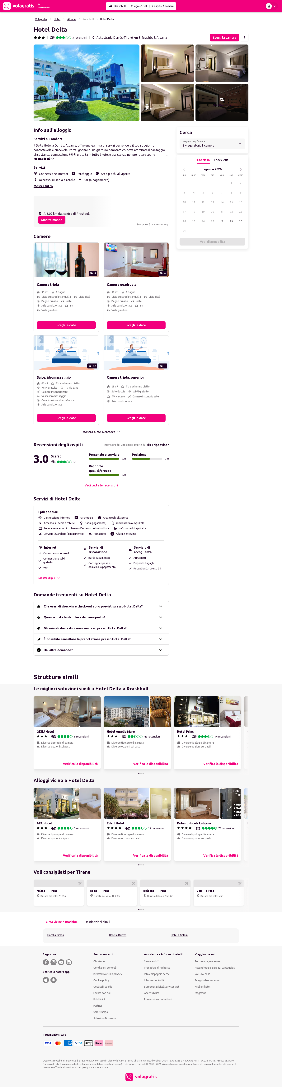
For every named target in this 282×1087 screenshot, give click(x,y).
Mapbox (143, 224)
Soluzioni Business (104, 1018)
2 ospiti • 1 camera (163, 6)
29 (231, 221)
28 (221, 221)
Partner (97, 1005)
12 (203, 202)
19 (203, 211)
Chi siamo (99, 961)
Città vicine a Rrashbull (62, 922)
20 (212, 211)
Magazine (200, 993)
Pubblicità (99, 999)
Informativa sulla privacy (107, 974)
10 (184, 202)
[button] (86, 83)
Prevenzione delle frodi (158, 999)
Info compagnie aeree (157, 974)
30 (240, 221)
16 (240, 202)
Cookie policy (101, 980)
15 (231, 202)
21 (221, 211)
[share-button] (245, 38)
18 (193, 211)
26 (203, 221)
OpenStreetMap (159, 224)
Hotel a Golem (179, 935)
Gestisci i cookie (102, 986)
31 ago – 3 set (139, 6)
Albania (71, 19)
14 (221, 202)
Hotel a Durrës (117, 935)
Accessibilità (151, 993)
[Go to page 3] (143, 773)
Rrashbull (120, 6)
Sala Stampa (100, 1012)
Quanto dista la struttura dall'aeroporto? (74, 617)
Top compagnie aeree (207, 961)
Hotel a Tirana (55, 935)
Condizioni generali (104, 967)
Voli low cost (202, 974)
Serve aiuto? (151, 961)
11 (193, 202)
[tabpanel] (141, 935)
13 (212, 202)
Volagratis (41, 19)
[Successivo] (240, 169)
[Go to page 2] (141, 773)
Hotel (57, 19)
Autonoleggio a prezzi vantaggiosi (215, 967)
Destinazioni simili (97, 922)
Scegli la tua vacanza (207, 980)
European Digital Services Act (161, 986)
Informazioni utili (154, 980)
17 (184, 211)
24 (184, 221)
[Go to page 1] (138, 773)
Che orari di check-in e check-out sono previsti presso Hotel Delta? (93, 606)
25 (193, 221)
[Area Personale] (271, 6)
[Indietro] (184, 169)
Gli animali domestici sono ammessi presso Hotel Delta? (85, 628)
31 (184, 230)
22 (231, 211)
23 (240, 211)
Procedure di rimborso (157, 967)
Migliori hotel (202, 986)
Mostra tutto (43, 186)
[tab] (62, 922)
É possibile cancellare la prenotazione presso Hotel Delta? (87, 639)
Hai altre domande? (58, 650)
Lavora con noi (101, 993)
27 (212, 221)
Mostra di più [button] (46, 577)
